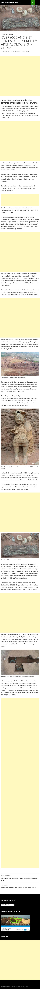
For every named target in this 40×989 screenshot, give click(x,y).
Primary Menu (37, 2)
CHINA (6, 34)
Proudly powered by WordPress (20, 986)
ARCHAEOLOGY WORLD (11, 2)
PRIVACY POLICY (5, 986)
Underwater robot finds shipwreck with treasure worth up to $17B (19, 878)
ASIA (2, 34)
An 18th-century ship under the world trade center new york (19, 886)
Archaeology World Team (21, 51)
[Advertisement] (20, 76)
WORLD (11, 34)
